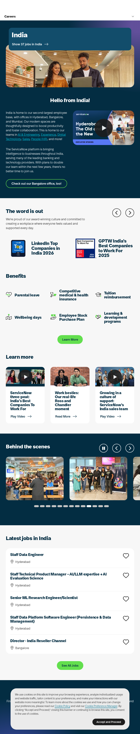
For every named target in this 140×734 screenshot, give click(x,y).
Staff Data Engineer (27, 554)
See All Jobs (70, 665)
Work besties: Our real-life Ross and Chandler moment (67, 400)
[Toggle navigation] (132, 16)
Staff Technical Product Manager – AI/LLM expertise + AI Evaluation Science (58, 576)
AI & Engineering (29, 134)
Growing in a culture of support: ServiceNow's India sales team (114, 400)
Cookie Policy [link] (62, 706)
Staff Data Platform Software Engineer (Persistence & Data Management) (60, 619)
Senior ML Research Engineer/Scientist (44, 597)
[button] (116, 212)
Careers (10, 16)
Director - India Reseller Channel (38, 640)
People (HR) (39, 139)
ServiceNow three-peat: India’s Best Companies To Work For (22, 400)
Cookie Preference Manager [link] (101, 706)
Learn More (70, 339)
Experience (48, 134)
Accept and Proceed (108, 722)
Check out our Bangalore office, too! (36, 183)
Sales (26, 139)
